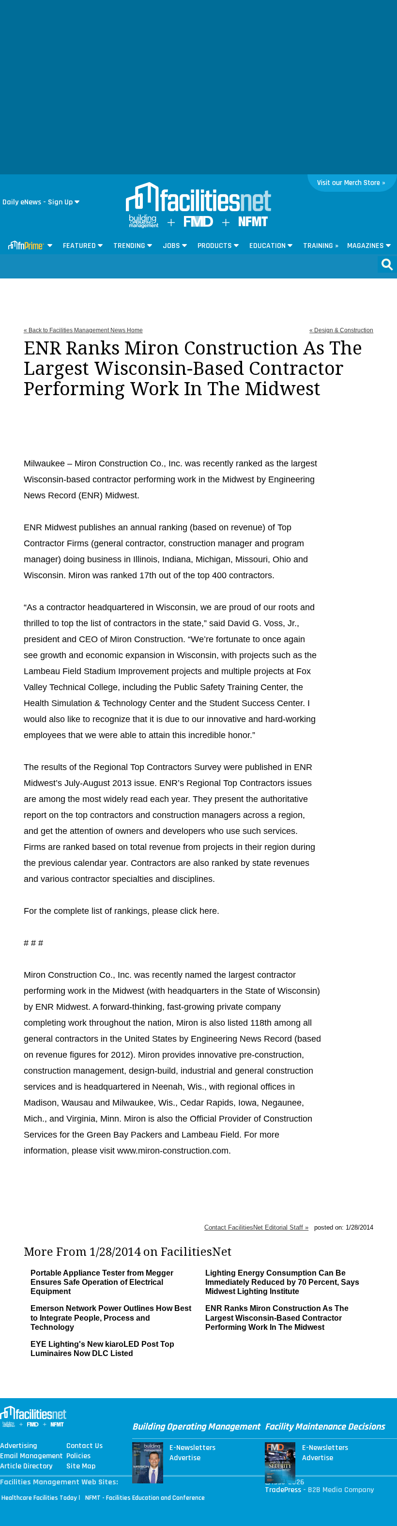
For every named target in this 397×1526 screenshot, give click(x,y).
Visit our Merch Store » (351, 182)
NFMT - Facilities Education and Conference (145, 1498)
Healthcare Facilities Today (39, 1498)
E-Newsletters (192, 1448)
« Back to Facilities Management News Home (83, 330)
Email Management (31, 1456)
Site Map (80, 1466)
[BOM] (143, 226)
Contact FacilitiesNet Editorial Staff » (256, 1227)
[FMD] (198, 224)
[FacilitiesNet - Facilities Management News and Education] (198, 197)
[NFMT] (253, 224)
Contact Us (84, 1446)
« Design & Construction (341, 330)
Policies (78, 1456)
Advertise (184, 1458)
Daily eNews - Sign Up (37, 202)
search (387, 264)
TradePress (283, 1490)
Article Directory (26, 1466)
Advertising (18, 1446)
